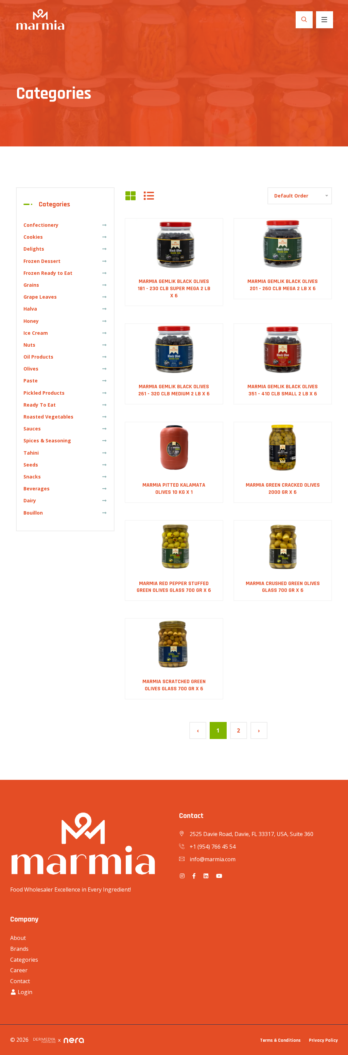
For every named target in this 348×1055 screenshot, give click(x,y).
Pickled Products (44, 393)
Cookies (33, 237)
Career (19, 970)
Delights (33, 249)
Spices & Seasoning (47, 440)
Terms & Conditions (280, 1040)
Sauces (32, 428)
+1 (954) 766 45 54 (213, 846)
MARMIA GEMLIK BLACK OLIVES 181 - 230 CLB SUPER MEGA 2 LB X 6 (174, 288)
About (18, 938)
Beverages (36, 488)
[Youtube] (219, 876)
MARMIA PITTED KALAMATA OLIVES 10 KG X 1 (173, 489)
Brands (19, 948)
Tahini (31, 453)
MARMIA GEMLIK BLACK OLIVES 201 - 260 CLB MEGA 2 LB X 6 (282, 285)
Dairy (29, 500)
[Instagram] (182, 876)
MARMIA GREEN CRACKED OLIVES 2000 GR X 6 (283, 489)
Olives (30, 368)
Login (24, 992)
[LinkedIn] (206, 876)
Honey (31, 321)
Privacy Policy (323, 1040)
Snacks (32, 476)
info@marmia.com (213, 859)
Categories (24, 959)
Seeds (30, 464)
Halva (30, 308)
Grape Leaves (40, 297)
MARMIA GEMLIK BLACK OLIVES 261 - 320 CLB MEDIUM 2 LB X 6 (174, 390)
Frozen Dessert (41, 261)
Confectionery (40, 225)
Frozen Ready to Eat (47, 273)
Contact (20, 981)
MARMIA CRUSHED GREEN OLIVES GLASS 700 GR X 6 (283, 587)
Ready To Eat (39, 404)
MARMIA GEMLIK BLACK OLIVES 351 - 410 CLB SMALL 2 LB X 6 (282, 390)
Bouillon (33, 512)
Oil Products (38, 356)
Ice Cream (35, 333)
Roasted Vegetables (48, 416)
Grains (31, 285)
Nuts (29, 345)
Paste (30, 380)
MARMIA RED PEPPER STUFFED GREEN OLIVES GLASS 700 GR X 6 (174, 587)
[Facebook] (194, 876)
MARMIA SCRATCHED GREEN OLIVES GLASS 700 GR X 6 (174, 685)
